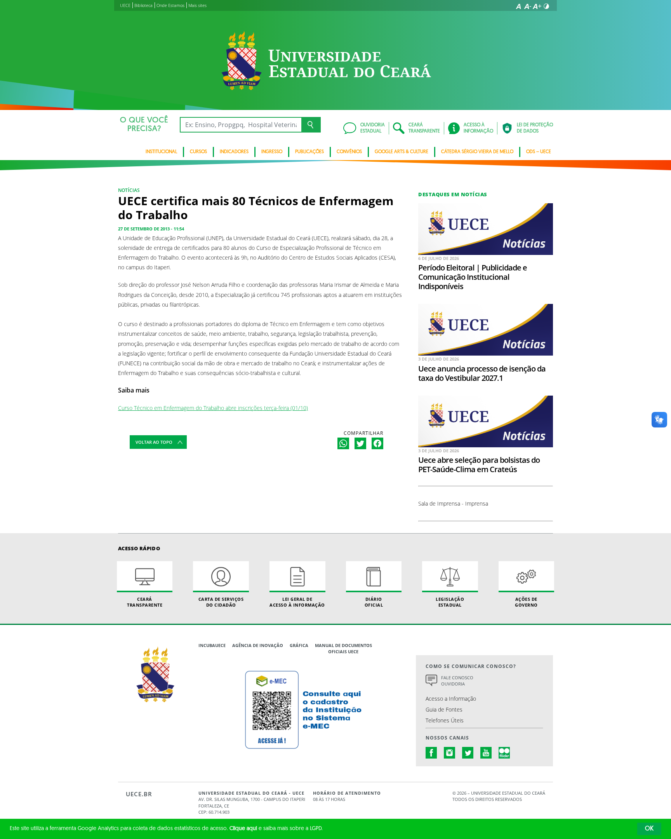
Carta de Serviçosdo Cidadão (221, 602)
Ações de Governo (526, 602)
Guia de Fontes (444, 709)
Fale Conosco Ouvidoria (457, 681)
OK (649, 829)
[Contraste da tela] (546, 6)
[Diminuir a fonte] (527, 6)
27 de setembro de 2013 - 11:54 (151, 229)
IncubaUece (212, 645)
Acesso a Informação (451, 698)
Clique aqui (243, 829)
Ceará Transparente (144, 602)
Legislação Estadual (450, 602)
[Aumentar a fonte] (537, 6)
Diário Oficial (374, 602)
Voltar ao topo (154, 442)
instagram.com (449, 753)
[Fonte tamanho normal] (518, 6)
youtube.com (486, 753)
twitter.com (468, 753)
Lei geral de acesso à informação (297, 602)
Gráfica (299, 645)
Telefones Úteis (445, 720)
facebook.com (431, 753)
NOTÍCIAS (129, 190)
